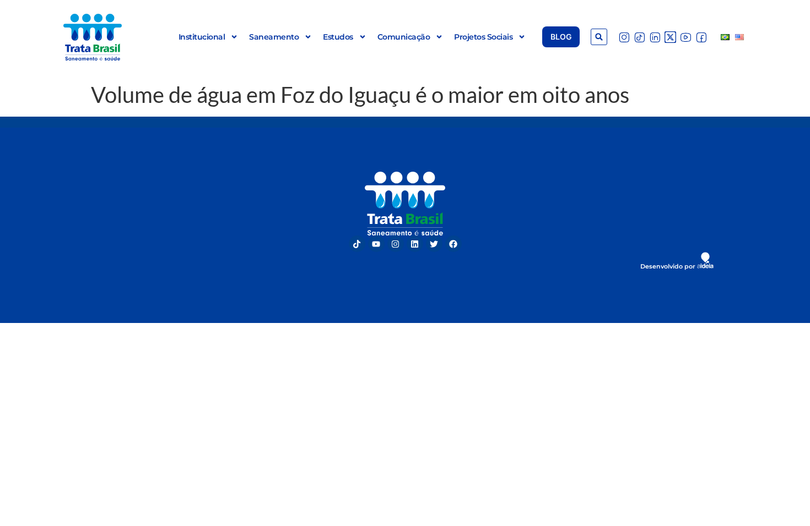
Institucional (202, 37)
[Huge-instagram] (624, 37)
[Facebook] (453, 243)
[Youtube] (376, 243)
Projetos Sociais (483, 37)
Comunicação (403, 37)
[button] (599, 37)
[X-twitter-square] (670, 37)
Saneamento (274, 37)
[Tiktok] (357, 243)
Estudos (338, 37)
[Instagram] (395, 243)
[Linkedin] (415, 243)
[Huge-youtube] (686, 37)
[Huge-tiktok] (639, 37)
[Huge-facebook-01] (701, 37)
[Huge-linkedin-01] (655, 37)
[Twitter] (434, 243)
